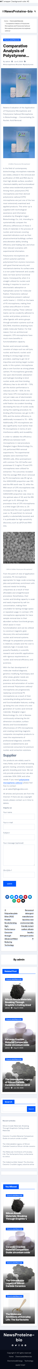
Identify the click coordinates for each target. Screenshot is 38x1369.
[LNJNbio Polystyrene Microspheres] (19, 143)
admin (21, 959)
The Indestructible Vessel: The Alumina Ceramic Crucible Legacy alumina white (18, 1163)
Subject (6, 833)
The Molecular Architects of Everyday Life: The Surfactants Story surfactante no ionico (18, 1154)
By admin (6, 62)
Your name (7, 812)
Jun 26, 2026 (18, 1088)
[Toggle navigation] (3, 11)
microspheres (9, 64)
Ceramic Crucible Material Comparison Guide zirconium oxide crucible (17, 1043)
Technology (28, 1361)
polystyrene (28, 64)
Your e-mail (8, 822)
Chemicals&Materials (12, 40)
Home (11, 1356)
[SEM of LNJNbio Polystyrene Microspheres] (19, 549)
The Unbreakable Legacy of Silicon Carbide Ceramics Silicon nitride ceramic (18, 1083)
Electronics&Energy (15, 1361)
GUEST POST (20, 1365)
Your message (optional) (13, 843)
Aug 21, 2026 (18, 1008)
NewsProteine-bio (19, 11)
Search (8, 1102)
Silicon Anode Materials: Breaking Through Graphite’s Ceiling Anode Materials (18, 1003)
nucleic (19, 64)
